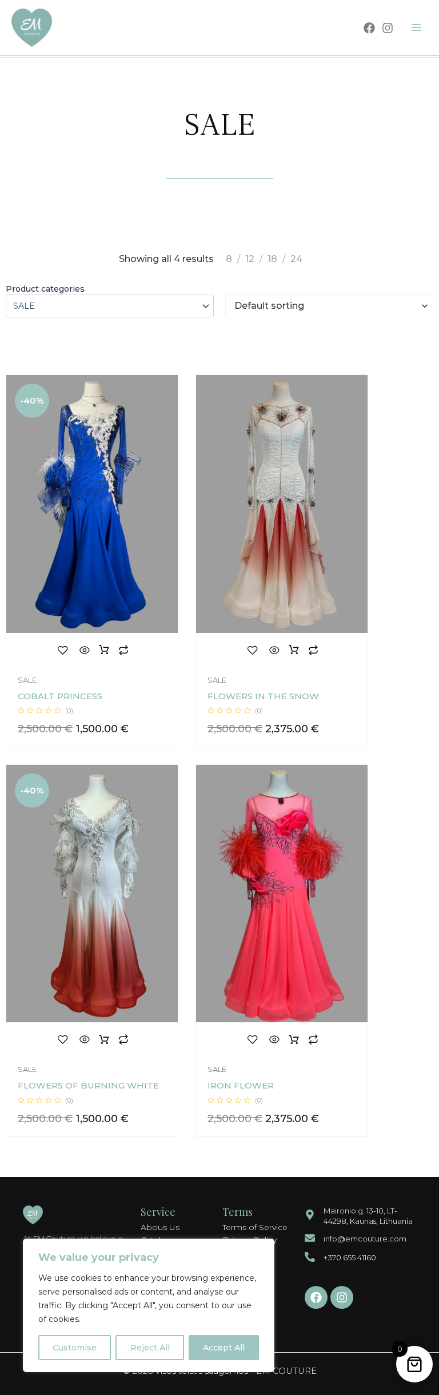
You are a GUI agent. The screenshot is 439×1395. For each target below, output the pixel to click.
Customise (75, 1347)
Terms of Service (255, 1227)
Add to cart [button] (104, 650)
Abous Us (160, 1227)
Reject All (150, 1347)
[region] (148, 1305)
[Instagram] (387, 28)
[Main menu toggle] (416, 27)
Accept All (224, 1347)
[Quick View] (85, 650)
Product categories (45, 289)
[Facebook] (369, 28)
